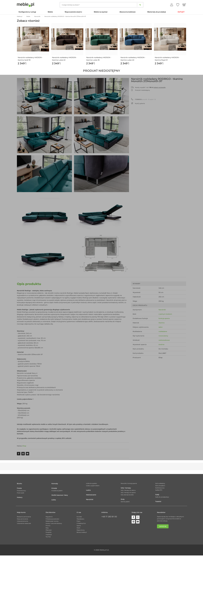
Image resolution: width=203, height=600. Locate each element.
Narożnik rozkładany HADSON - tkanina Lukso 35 (98, 58)
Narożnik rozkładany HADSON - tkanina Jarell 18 (30, 58)
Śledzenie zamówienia (24, 516)
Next (186, 46)
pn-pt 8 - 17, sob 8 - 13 (145, 99)
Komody (54, 483)
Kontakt (79, 516)
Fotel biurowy (21, 490)
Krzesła (54, 488)
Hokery (19, 497)
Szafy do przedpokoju (162, 497)
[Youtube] (137, 521)
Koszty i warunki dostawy (54, 523)
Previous (16, 46)
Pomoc (48, 525)
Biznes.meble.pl (82, 532)
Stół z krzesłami (160, 485)
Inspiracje (49, 534)
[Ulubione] (177, 4)
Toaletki (158, 501)
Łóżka (53, 500)
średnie (161, 344)
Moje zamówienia (22, 519)
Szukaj (140, 4)
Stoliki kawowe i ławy (59, 495)
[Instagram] (137, 517)
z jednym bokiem (165, 314)
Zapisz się (162, 526)
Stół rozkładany (160, 483)
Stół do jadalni (125, 501)
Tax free (48, 537)
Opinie (79, 525)
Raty (47, 528)
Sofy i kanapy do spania (128, 492)
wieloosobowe (164, 340)
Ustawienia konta (22, 521)
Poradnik (48, 532)
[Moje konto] (171, 4)
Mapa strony (81, 530)
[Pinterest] (133, 521)
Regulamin (49, 516)
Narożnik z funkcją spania (129, 483)
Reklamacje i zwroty (52, 521)
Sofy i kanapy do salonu (128, 490)
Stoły (123, 499)
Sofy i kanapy (126, 488)
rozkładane (163, 331)
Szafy (157, 495)
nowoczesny (163, 336)
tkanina (161, 323)
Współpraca (80, 519)
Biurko (19, 483)
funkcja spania (164, 318)
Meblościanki (91, 495)
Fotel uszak (20, 493)
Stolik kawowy (160, 488)
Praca (78, 521)
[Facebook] (133, 517)
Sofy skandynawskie (127, 495)
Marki (78, 528)
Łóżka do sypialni (91, 483)
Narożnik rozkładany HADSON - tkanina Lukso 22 (64, 58)
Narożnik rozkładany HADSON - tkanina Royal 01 (167, 58)
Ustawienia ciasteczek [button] (24, 523)
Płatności (49, 530)
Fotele (19, 488)
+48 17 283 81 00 (109, 517)
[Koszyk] (184, 4)
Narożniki (162, 310)
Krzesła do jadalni (56, 490)
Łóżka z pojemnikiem (92, 485)
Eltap (24, 446)
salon (161, 327)
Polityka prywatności (52, 519)
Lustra (88, 490)
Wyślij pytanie (140, 103)
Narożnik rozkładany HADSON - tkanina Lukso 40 (133, 58)
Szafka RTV (158, 490)
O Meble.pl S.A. (81, 523)
